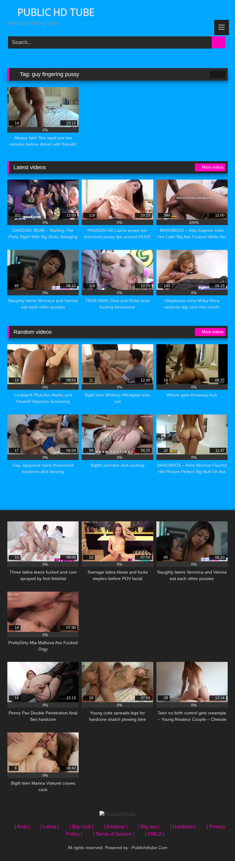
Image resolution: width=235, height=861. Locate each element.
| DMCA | (154, 834)
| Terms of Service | (113, 834)
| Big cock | (81, 826)
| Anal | (22, 826)
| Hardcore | (183, 826)
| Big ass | (148, 826)
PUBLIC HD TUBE (54, 12)
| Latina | (49, 826)
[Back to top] (217, 843)
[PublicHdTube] (117, 814)
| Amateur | (115, 826)
